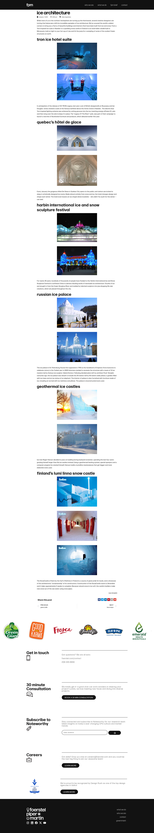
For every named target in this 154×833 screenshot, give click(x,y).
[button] (99, 599)
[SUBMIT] (114, 733)
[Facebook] (36, 822)
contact (124, 5)
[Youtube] (44, 822)
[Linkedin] (32, 822)
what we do (102, 5)
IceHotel (73, 108)
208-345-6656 (68, 662)
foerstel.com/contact (71, 658)
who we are (89, 5)
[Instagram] (27, 822)
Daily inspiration (66, 17)
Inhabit (114, 593)
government (121, 820)
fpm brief (114, 5)
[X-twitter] (40, 822)
